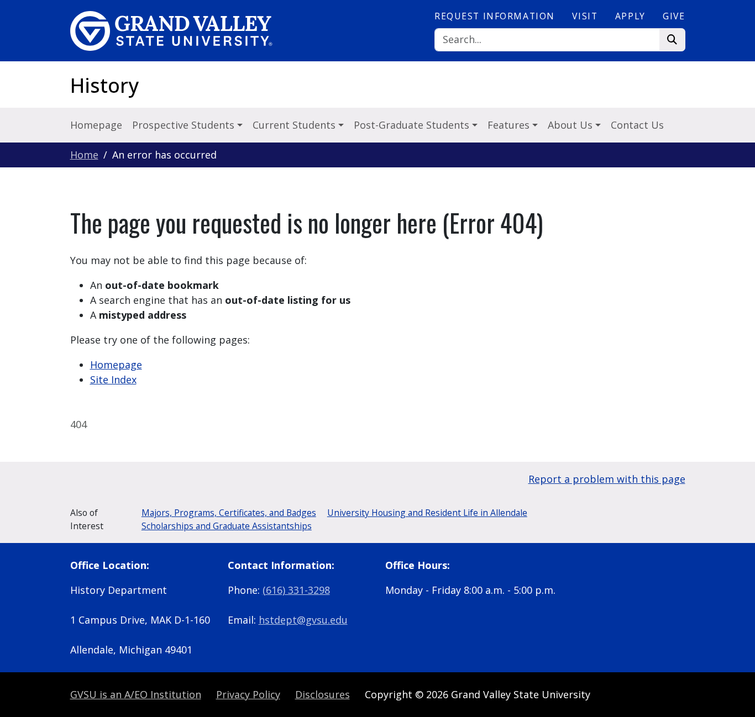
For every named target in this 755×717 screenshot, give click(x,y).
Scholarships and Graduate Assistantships (226, 526)
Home (84, 154)
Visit (584, 16)
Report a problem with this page (606, 479)
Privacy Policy (248, 694)
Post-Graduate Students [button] (413, 124)
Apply (630, 16)
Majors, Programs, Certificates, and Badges (228, 513)
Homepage (96, 124)
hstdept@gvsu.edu (303, 619)
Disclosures (322, 694)
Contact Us (637, 124)
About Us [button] (571, 124)
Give (674, 16)
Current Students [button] (295, 124)
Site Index (113, 379)
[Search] (672, 40)
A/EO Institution (135, 694)
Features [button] (509, 124)
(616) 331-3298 (296, 590)
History (104, 85)
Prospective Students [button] (184, 124)
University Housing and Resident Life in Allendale (427, 513)
